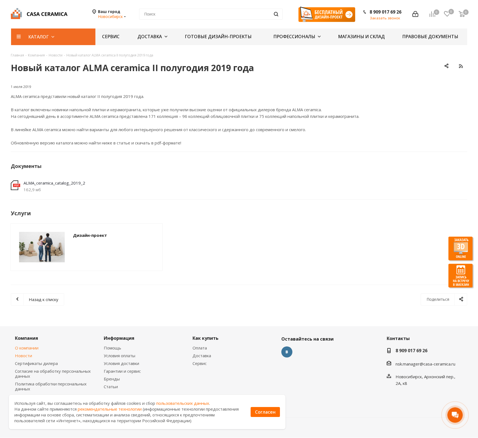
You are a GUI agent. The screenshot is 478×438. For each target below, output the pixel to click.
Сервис (200, 363)
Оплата (200, 348)
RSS (460, 65)
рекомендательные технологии (110, 409)
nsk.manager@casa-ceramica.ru (425, 364)
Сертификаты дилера (36, 363)
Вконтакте (286, 351)
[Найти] (276, 14)
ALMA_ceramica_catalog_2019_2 (54, 183)
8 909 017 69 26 (385, 12)
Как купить (206, 338)
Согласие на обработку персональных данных (53, 373)
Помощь (112, 348)
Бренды (112, 379)
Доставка (202, 355)
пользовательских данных (182, 403)
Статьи (111, 386)
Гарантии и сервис (122, 371)
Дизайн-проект (90, 235)
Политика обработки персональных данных (51, 386)
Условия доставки (121, 363)
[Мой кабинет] (415, 14)
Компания (26, 338)
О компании (26, 348)
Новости (23, 355)
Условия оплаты (119, 355)
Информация (119, 338)
